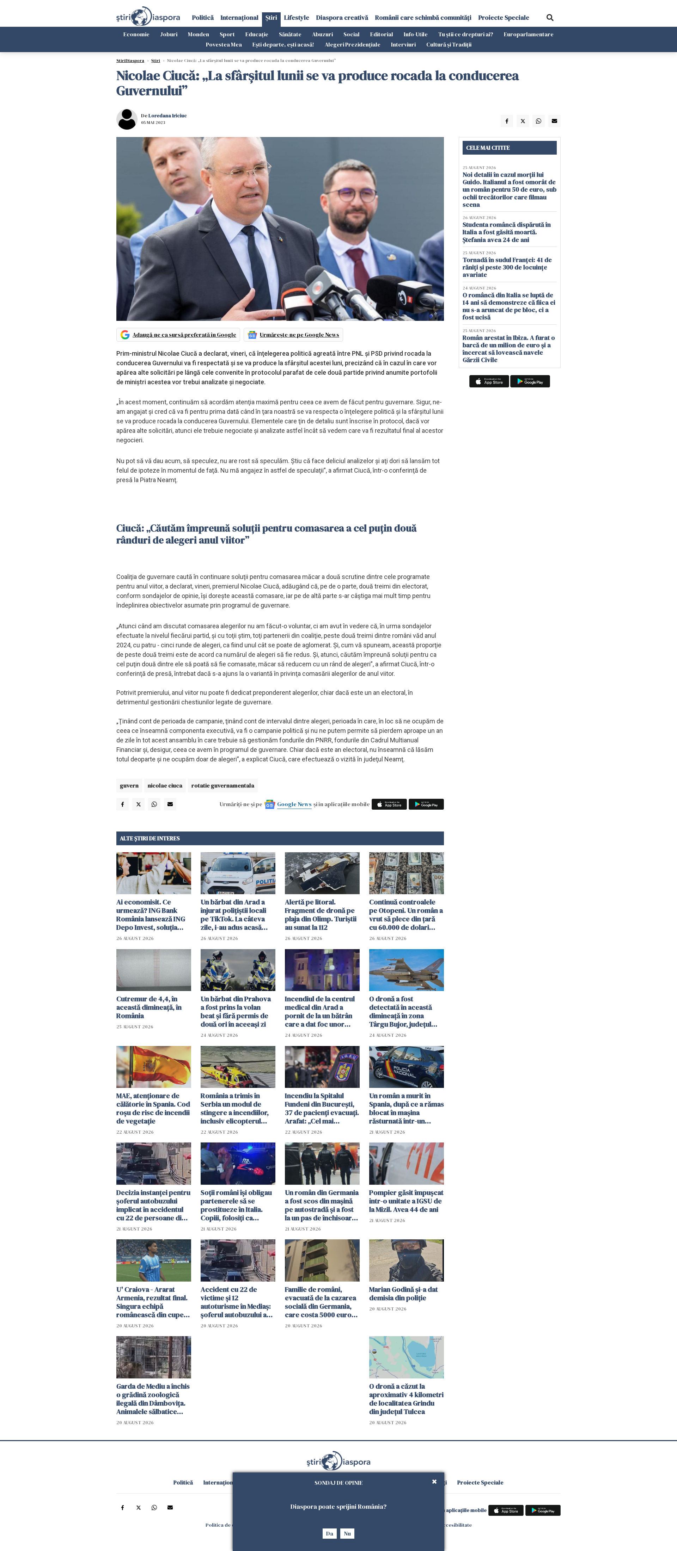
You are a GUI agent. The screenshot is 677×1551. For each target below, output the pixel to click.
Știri (271, 17)
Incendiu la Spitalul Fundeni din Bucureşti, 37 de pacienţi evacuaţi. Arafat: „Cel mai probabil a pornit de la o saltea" (322, 1108)
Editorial (381, 34)
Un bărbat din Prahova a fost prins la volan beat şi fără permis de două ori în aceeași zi (236, 1011)
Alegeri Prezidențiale (352, 44)
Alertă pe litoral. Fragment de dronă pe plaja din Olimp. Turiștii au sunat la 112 (320, 915)
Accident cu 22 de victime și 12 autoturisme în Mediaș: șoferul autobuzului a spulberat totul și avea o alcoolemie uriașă (238, 1302)
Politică (203, 17)
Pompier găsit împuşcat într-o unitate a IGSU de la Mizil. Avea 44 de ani (406, 1201)
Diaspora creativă (342, 17)
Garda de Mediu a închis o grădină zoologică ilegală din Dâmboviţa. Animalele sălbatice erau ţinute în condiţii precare (153, 1399)
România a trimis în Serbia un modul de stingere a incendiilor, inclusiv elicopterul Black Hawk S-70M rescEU (235, 1108)
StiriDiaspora (130, 60)
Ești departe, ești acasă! (283, 44)
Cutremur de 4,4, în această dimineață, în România (149, 1007)
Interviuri (403, 44)
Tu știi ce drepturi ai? (465, 34)
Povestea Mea (224, 44)
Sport (227, 34)
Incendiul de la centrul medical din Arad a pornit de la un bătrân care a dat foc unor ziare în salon (320, 1011)
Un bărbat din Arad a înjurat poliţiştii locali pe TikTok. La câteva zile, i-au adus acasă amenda (233, 915)
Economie (136, 34)
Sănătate (290, 34)
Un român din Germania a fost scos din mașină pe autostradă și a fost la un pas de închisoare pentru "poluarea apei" (322, 1205)
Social (351, 34)
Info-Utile (416, 34)
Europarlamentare (529, 34)
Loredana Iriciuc (167, 115)
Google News (294, 804)
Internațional (239, 17)
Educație (256, 34)
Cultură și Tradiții (448, 44)
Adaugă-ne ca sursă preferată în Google (184, 334)
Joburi (168, 34)
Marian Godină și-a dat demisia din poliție (403, 1293)
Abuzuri (322, 34)
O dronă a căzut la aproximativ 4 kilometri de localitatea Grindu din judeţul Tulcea (406, 1399)
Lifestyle (296, 17)
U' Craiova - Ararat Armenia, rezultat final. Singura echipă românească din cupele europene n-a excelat (152, 1302)
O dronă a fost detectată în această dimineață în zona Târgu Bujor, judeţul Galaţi (400, 1011)
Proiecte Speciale (503, 17)
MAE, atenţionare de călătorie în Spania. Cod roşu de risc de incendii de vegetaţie (153, 1108)
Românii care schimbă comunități (423, 17)
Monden (198, 34)
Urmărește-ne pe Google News (299, 334)
